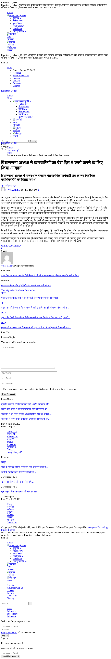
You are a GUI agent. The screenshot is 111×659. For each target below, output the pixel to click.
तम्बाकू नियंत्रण (14, 452)
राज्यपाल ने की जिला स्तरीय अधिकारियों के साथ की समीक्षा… (26, 414)
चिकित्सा (10, 39)
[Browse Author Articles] (7, 263)
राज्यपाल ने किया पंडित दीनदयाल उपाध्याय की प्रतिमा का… (25, 419)
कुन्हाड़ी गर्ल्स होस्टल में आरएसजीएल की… (18, 472)
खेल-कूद (12, 47)
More (9, 67)
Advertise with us (21, 75)
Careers (16, 78)
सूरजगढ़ (11, 444)
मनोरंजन (10, 44)
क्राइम (12, 42)
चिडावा (18, 20)
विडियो (10, 50)
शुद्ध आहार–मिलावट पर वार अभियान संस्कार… (20, 491)
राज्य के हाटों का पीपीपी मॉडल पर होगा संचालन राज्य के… (25, 467)
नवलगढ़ (18, 26)
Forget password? (9, 632)
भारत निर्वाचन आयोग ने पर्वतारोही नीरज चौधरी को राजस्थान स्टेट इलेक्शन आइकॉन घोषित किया (40, 275)
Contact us (17, 83)
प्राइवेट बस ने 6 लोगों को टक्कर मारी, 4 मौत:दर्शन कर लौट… (26, 404)
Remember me (28, 632)
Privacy (16, 80)
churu (10, 442)
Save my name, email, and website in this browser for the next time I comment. (40, 389)
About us (17, 73)
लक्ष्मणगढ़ (12, 436)
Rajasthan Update (9, 91)
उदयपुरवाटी (20, 31)
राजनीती (12, 34)
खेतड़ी (17, 28)
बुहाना (17, 23)
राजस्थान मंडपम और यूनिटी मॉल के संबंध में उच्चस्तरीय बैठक (26, 285)
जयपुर (3, 186)
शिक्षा (9, 36)
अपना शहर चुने (17, 15)
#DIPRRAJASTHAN (11, 245)
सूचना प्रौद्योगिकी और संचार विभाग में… (17, 482)
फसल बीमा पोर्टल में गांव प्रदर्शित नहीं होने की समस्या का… (25, 409)
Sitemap (16, 86)
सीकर (10, 439)
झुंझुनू (17, 18)
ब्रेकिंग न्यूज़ (11, 186)
